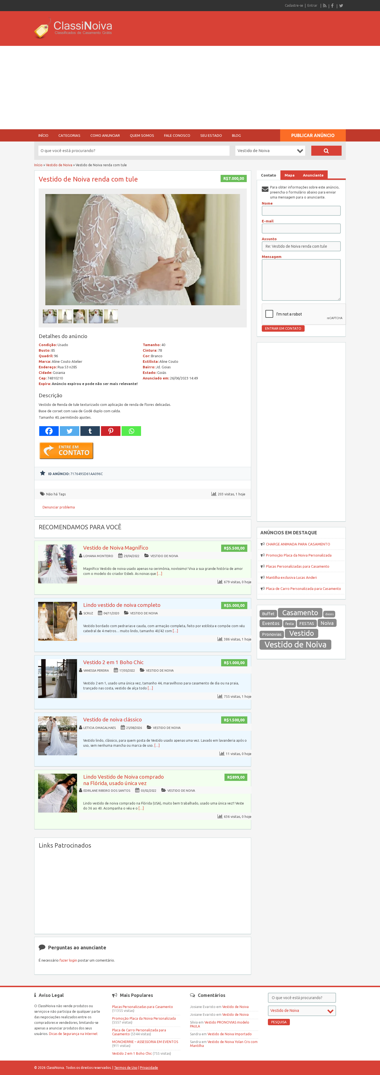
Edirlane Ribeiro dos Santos (106, 790)
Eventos (271, 623)
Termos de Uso (125, 1067)
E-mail (267, 221)
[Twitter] (341, 5)
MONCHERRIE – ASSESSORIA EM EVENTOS (145, 1042)
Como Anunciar (105, 135)
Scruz (88, 613)
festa (289, 624)
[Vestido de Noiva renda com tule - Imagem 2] (65, 325)
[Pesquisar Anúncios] (326, 151)
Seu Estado (211, 135)
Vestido (301, 633)
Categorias (69, 135)
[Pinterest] (110, 431)
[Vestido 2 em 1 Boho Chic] (57, 697)
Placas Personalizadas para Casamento (297, 566)
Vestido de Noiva (59, 165)
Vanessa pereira (96, 670)
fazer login (68, 960)
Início (43, 135)
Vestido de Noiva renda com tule (88, 179)
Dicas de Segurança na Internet (73, 1034)
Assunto (269, 239)
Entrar (312, 5)
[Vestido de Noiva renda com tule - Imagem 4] (96, 325)
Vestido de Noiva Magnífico (115, 548)
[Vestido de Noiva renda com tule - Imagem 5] (111, 325)
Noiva (327, 623)
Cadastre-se (294, 5)
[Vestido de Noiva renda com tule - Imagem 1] (50, 325)
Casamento (300, 613)
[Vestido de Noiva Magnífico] (57, 582)
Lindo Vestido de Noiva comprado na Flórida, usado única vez (123, 780)
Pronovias (272, 634)
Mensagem (272, 257)
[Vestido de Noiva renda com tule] (143, 307)
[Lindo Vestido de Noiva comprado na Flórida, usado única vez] (57, 811)
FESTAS (306, 623)
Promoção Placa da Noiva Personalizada (299, 555)
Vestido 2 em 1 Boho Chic (113, 662)
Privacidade (149, 1067)
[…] (159, 573)
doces (329, 614)
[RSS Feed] (325, 5)
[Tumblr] (90, 431)
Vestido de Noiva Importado (230, 1034)
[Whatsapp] (131, 431)
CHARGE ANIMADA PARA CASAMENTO (298, 544)
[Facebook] (333, 5)
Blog (236, 135)
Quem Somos (142, 135)
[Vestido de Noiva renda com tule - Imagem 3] (81, 325)
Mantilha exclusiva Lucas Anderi (291, 577)
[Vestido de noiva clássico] (57, 754)
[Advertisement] (190, 87)
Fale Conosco (177, 135)
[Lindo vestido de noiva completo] (57, 639)
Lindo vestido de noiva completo (122, 605)
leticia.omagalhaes (99, 727)
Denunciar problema (59, 507)
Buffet (268, 613)
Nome (267, 203)
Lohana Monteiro (98, 556)
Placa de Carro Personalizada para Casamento (303, 588)
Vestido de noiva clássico (112, 719)
